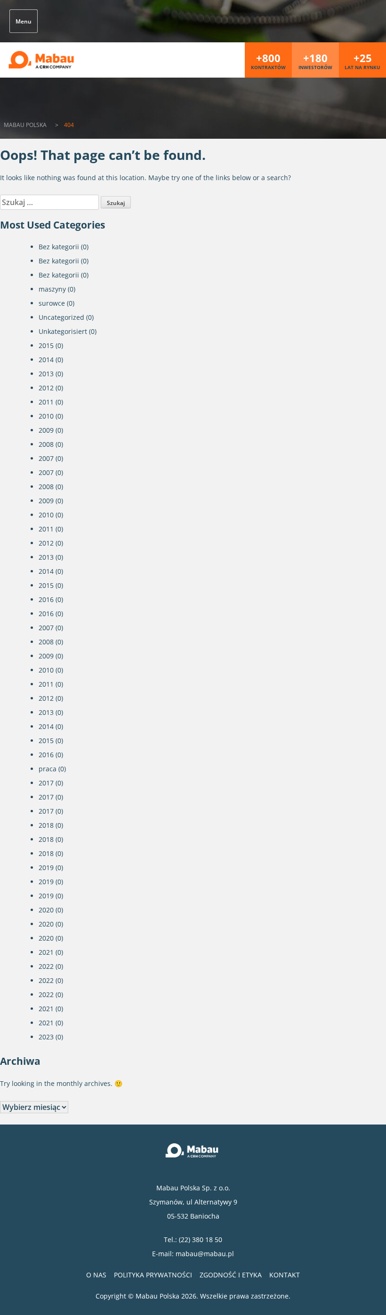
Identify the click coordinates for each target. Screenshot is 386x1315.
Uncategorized (61, 317)
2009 (46, 430)
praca (47, 768)
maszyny (52, 289)
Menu (24, 21)
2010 (46, 416)
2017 (46, 782)
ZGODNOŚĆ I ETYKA (231, 1274)
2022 (46, 966)
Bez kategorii (59, 246)
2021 (46, 952)
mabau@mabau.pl (205, 1253)
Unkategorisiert (63, 331)
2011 (46, 401)
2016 (46, 599)
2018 (46, 825)
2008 (46, 444)
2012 (46, 387)
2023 (46, 1036)
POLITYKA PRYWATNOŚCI (153, 1274)
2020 (46, 909)
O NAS (96, 1274)
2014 (46, 359)
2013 (46, 373)
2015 (46, 345)
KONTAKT (284, 1274)
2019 (46, 867)
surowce (52, 303)
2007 (46, 458)
